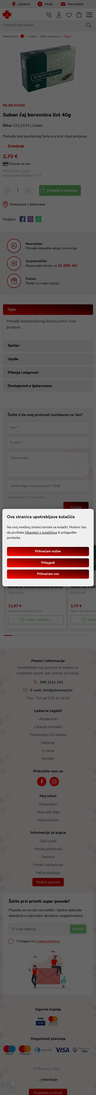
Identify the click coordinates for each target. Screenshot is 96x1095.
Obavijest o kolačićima (41, 532)
